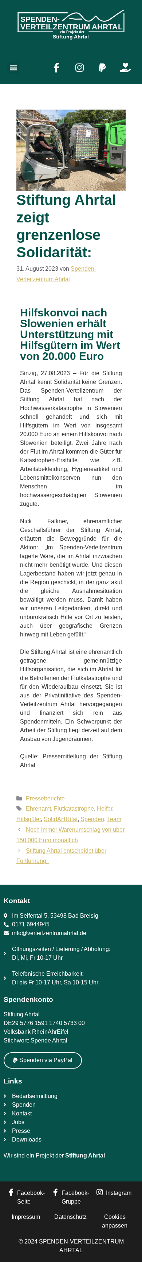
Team (114, 819)
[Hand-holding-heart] (125, 67)
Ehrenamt (38, 809)
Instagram (118, 1193)
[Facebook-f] (56, 67)
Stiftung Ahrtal (85, 1155)
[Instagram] (79, 67)
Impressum (26, 1217)
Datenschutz (70, 1217)
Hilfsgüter (28, 819)
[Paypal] (102, 67)
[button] (13, 68)
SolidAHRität (61, 819)
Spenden (92, 819)
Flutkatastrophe (74, 809)
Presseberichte (45, 798)
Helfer (104, 809)
